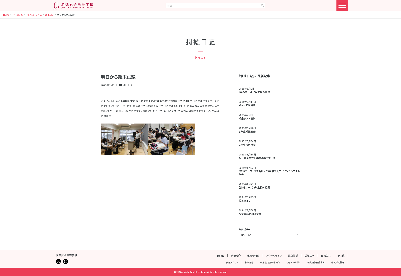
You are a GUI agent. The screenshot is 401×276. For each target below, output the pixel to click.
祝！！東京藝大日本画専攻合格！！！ (257, 158)
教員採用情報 (337, 262)
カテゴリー (244, 229)
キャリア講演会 (247, 105)
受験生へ (310, 255)
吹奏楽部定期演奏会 (250, 214)
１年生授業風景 (247, 131)
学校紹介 (236, 255)
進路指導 (293, 255)
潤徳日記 (49, 15)
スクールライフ (274, 255)
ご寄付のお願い (293, 262)
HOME (6, 15)
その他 (340, 255)
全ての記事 (18, 15)
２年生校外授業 (248, 145)
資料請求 (249, 262)
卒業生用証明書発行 (270, 262)
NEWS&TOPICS (34, 15)
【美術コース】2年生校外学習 (255, 92)
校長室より (244, 200)
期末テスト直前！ (248, 118)
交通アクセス (232, 262)
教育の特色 (253, 255)
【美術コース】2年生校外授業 (254, 187)
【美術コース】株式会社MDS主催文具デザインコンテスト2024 (269, 172)
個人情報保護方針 (316, 262)
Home (220, 255)
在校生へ (326, 255)
